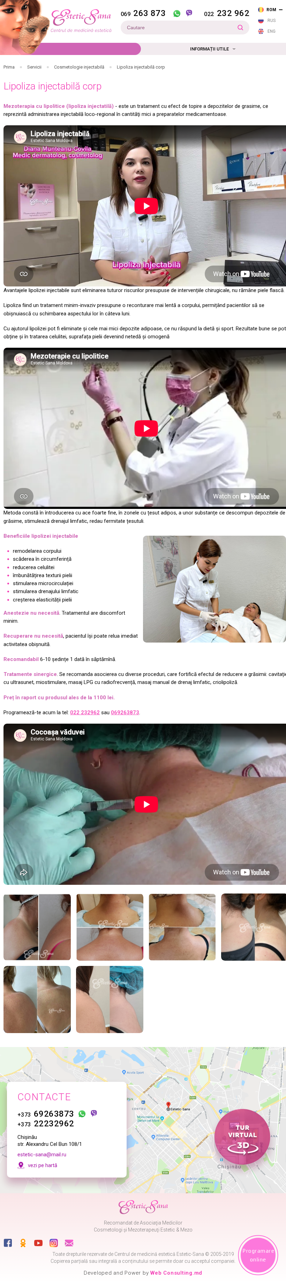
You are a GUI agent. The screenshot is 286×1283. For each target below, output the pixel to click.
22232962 (45, 1123)
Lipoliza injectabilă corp (141, 67)
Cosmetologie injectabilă (79, 67)
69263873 (45, 1114)
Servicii (34, 67)
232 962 (226, 13)
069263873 (125, 712)
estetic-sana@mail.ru (41, 1154)
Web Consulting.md (176, 1273)
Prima (9, 67)
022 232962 (85, 712)
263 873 (143, 13)
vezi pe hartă (42, 1165)
